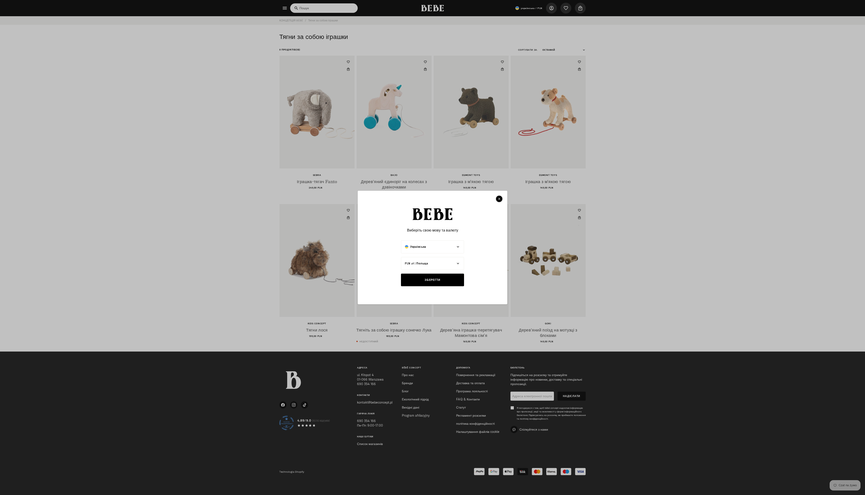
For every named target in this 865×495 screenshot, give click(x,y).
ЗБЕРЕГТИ (432, 280)
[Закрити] (499, 198)
